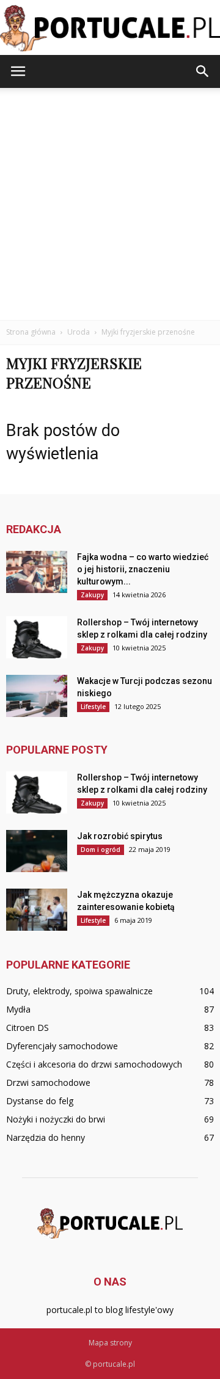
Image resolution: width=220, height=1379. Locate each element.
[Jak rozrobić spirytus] (36, 851)
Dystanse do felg (39, 1101)
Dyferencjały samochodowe (62, 1046)
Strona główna (31, 332)
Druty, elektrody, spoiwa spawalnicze (79, 991)
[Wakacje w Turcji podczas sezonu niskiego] (36, 696)
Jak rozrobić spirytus (120, 836)
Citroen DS (27, 1027)
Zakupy (92, 595)
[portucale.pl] (110, 28)
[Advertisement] (110, 204)
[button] (203, 71)
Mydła (18, 1009)
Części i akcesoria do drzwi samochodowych (94, 1064)
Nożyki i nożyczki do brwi (55, 1119)
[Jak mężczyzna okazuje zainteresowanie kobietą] (36, 910)
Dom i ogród (100, 849)
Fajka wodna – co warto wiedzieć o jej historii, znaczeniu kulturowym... (142, 569)
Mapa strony (110, 1342)
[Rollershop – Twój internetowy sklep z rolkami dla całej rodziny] (36, 637)
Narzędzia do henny (45, 1137)
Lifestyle (93, 706)
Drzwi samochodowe (48, 1082)
